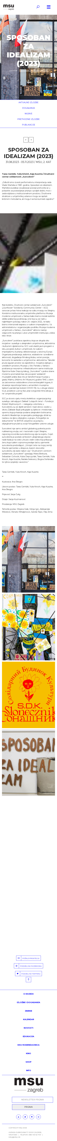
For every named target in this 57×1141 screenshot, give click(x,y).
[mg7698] (28, 559)
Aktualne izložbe (28, 102)
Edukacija (28, 1036)
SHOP (28, 1062)
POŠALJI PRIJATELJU (30, 958)
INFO (28, 1070)
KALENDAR (28, 1019)
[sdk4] (28, 695)
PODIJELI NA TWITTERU (30, 974)
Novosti (28, 1028)
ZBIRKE (28, 1011)
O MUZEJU (28, 994)
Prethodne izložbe (28, 119)
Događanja (28, 108)
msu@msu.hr (14, 1137)
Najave (28, 113)
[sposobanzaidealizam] (28, 762)
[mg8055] (28, 627)
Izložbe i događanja (28, 1002)
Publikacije (28, 125)
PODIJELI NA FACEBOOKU (30, 966)
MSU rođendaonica (28, 1045)
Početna (13, 70)
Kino (28, 1053)
